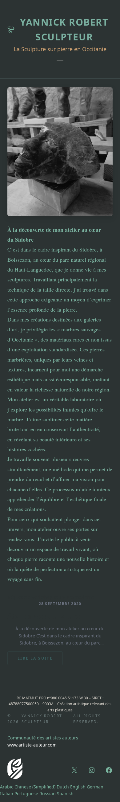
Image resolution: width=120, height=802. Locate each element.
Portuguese (26, 793)
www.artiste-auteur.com (32, 745)
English (78, 787)
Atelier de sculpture (43, 616)
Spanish (65, 793)
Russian (47, 793)
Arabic (6, 787)
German (95, 787)
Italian (6, 793)
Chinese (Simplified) (34, 787)
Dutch (63, 787)
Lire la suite (40, 660)
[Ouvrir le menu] (60, 58)
